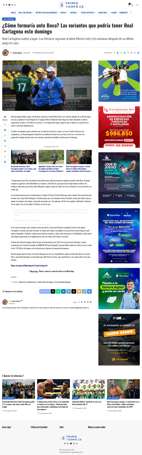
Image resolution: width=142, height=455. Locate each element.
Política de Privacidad (39, 427)
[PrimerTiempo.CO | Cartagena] (71, 5)
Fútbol (39, 282)
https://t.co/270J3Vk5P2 (30, 220)
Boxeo (40, 398)
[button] (132, 5)
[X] (6, 5)
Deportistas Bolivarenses (27, 282)
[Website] (79, 302)
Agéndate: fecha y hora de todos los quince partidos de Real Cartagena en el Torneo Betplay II (51, 168)
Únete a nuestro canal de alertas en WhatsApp (56, 271)
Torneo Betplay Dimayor (62, 282)
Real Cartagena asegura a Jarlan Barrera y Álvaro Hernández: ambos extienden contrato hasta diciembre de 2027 (78, 168)
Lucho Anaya (17, 52)
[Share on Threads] (73, 291)
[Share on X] (117, 52)
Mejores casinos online (96, 427)
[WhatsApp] (15, 5)
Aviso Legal (6, 427)
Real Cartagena (9, 19)
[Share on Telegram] (127, 52)
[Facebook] (4, 5)
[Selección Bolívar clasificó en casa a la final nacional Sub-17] (88, 389)
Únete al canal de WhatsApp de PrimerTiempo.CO (29, 265)
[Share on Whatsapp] (121, 52)
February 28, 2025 (43, 224)
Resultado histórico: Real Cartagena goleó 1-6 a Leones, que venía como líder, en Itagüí (23, 168)
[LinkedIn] (91, 302)
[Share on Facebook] (114, 52)
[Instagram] (12, 5)
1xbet (61, 427)
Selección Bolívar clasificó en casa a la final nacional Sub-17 (86, 403)
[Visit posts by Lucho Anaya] (5, 52)
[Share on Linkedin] (124, 52)
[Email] (131, 52)
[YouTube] (9, 5)
